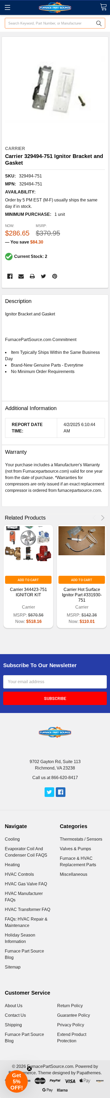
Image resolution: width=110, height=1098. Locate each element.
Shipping (13, 1025)
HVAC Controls (19, 874)
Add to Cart (28, 580)
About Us (13, 1005)
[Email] (21, 276)
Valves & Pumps (75, 848)
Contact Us (15, 1015)
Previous (95, 517)
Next (102, 517)
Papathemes (89, 1073)
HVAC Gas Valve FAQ (26, 884)
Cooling (12, 839)
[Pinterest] (55, 276)
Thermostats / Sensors (81, 839)
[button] (16, 1081)
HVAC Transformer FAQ (27, 909)
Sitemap (13, 967)
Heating (12, 864)
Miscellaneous (73, 874)
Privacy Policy (70, 1025)
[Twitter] (43, 276)
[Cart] (103, 7)
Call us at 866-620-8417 (55, 777)
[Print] (32, 276)
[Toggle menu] (7, 7)
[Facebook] (10, 276)
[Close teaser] (29, 1068)
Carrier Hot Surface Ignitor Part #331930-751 (82, 594)
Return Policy (70, 1005)
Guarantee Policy (73, 1015)
